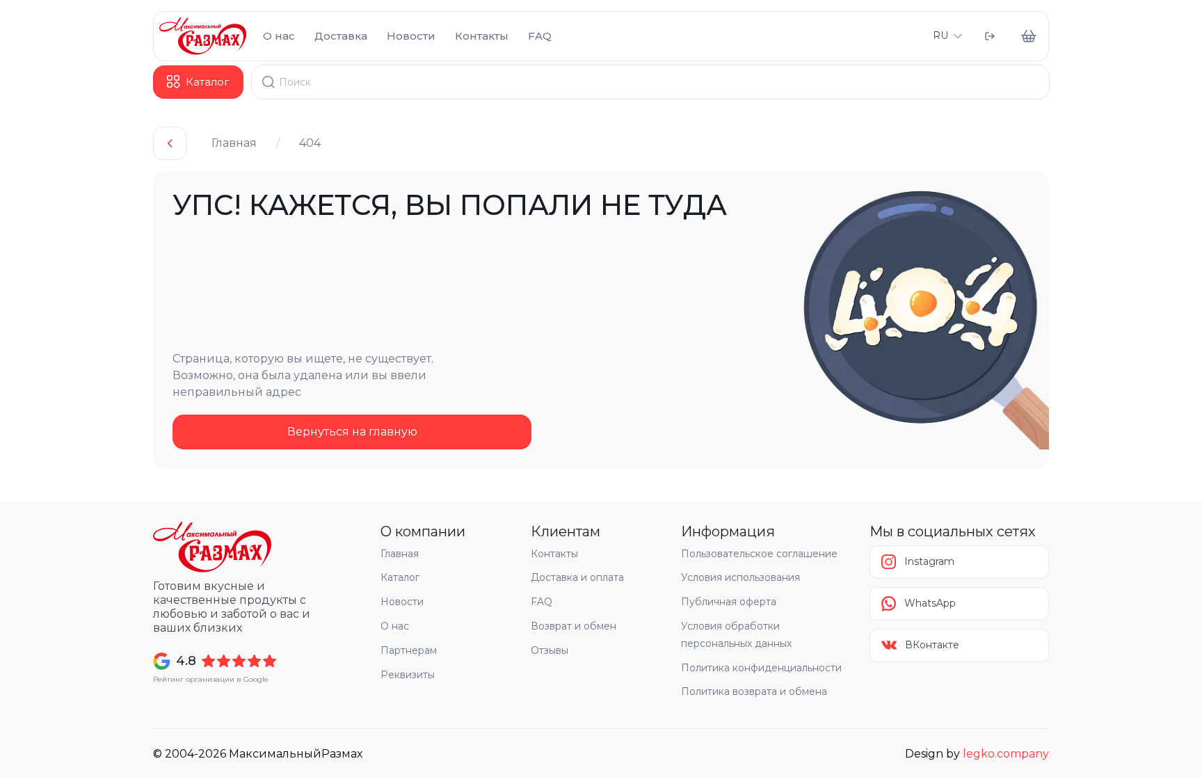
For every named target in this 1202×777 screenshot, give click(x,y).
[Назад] (169, 143)
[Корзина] (1029, 36)
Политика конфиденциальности (761, 668)
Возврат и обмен (573, 626)
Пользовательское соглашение (759, 553)
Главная (234, 143)
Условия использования (740, 577)
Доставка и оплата (577, 577)
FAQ (540, 35)
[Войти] (990, 36)
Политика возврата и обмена (754, 691)
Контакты (481, 35)
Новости (411, 35)
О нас (279, 35)
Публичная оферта (728, 601)
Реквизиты (407, 674)
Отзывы (549, 650)
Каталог (399, 577)
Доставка (340, 35)
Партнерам (408, 650)
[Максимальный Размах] (202, 36)
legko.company (1006, 753)
